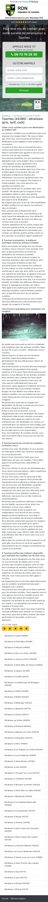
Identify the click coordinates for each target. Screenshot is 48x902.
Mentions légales (18, 898)
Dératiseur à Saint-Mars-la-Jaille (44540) (22, 790)
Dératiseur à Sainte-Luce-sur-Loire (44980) (23, 857)
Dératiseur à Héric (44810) (16, 743)
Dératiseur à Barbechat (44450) (18, 796)
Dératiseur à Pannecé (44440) (17, 726)
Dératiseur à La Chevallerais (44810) (20, 755)
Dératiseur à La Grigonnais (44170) (19, 811)
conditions (24, 84)
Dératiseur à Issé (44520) (15, 767)
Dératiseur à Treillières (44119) (18, 779)
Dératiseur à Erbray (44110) (16, 889)
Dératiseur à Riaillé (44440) (16, 697)
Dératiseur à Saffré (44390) (16, 691)
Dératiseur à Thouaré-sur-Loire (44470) (22, 773)
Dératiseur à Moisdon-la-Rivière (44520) (22, 784)
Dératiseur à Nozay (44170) (16, 816)
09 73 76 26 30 (25, 54)
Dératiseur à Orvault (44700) (16, 883)
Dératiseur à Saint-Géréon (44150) (19, 761)
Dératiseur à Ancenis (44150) (17, 822)
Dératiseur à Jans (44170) (15, 877)
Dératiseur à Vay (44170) (15, 871)
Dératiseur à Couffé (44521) (16, 676)
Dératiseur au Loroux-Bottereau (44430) (22, 851)
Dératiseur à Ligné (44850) (16, 636)
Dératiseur (6, 116)
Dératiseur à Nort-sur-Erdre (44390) (20, 653)
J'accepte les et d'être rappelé (25, 84)
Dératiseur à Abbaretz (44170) (17, 708)
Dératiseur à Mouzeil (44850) (17, 647)
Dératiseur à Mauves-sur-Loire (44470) (21, 732)
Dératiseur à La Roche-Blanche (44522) (21, 845)
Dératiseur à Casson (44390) (17, 671)
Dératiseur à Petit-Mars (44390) (18, 641)
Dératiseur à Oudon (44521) (16, 714)
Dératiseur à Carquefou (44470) (18, 738)
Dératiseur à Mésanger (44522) (18, 703)
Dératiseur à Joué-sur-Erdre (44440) (20, 659)
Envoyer (24, 90)
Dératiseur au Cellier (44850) (17, 720)
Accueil (5, 898)
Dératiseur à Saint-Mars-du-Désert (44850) (23, 665)
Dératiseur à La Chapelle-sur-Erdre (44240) (23, 749)
